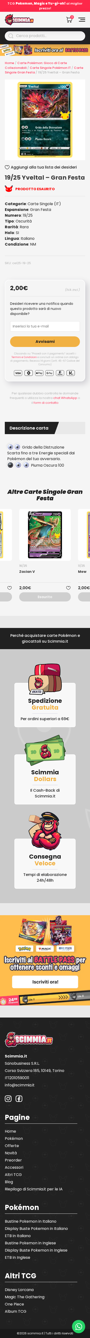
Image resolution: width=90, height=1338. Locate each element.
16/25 (23, 566)
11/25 (81, 566)
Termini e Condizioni (24, 357)
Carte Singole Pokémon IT (50, 67)
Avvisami (45, 341)
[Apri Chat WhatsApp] (78, 1326)
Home (9, 63)
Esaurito (45, 596)
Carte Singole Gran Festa (53, 495)
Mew (82, 571)
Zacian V (27, 571)
